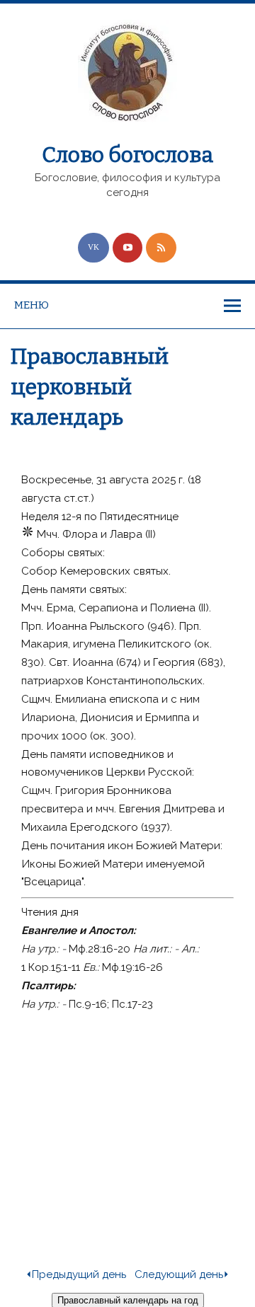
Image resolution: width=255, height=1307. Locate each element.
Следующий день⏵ (182, 1274)
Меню (31, 305)
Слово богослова (127, 155)
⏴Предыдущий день (76, 1274)
